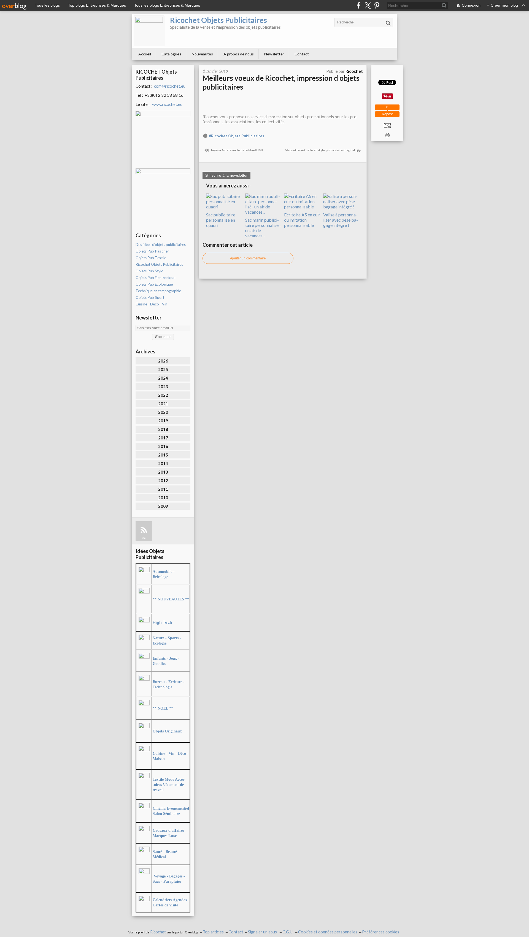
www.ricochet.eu (167, 104)
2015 (163, 454)
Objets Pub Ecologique (154, 284)
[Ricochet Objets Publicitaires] (149, 30)
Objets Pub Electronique (155, 277)
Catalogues (171, 54)
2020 (163, 412)
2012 (163, 480)
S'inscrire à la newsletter (226, 175)
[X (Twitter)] (367, 5)
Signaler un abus (263, 932)
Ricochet (158, 932)
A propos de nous (238, 54)
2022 (163, 395)
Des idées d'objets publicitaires (161, 244)
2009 (163, 506)
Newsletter (274, 54)
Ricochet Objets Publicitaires (218, 20)
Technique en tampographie (158, 291)
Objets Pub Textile (151, 258)
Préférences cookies (380, 932)
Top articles (213, 932)
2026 (163, 360)
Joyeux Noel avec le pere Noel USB (236, 150)
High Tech (162, 622)
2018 (163, 429)
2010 (163, 497)
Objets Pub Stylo (149, 271)
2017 (163, 437)
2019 (163, 420)
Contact (302, 54)
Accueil (144, 54)
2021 (163, 403)
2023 (163, 386)
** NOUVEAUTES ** (171, 599)
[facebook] (358, 5)
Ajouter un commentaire (248, 258)
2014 (163, 463)
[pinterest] (376, 5)
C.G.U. (287, 932)
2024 (163, 377)
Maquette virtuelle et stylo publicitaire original (320, 150)
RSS (144, 537)
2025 (163, 369)
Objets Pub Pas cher (152, 251)
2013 (163, 471)
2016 (163, 446)
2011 (163, 489)
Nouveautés (202, 54)
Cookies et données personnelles (327, 932)
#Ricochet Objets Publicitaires (236, 136)
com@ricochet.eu (169, 86)
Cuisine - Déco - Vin (151, 304)
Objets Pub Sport (150, 297)
